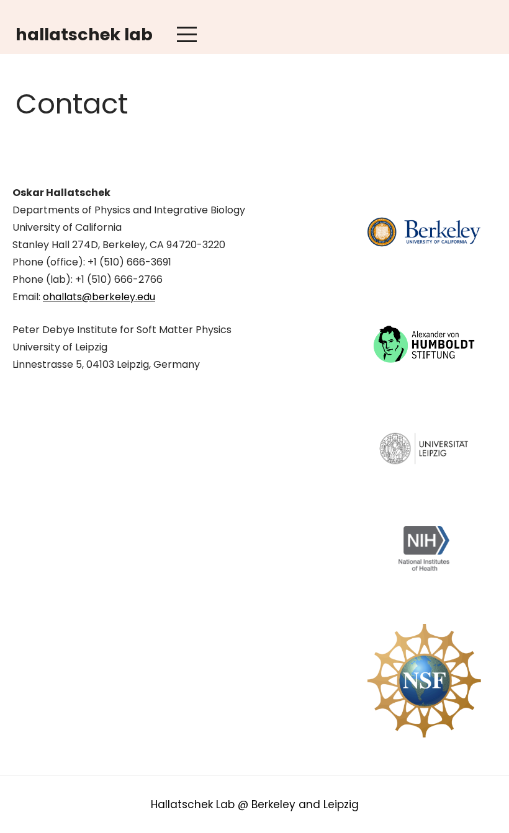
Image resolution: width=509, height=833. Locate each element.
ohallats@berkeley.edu (99, 297)
